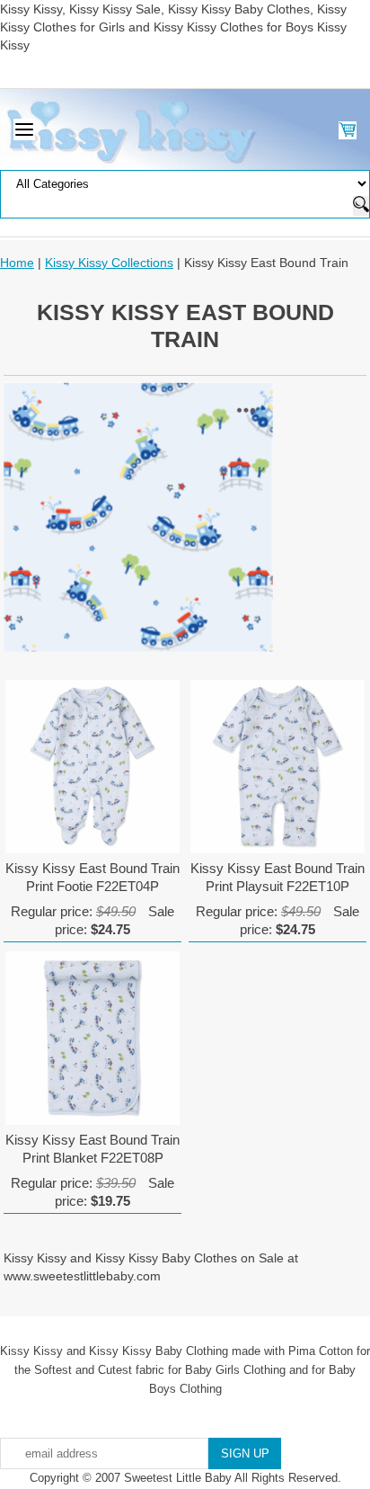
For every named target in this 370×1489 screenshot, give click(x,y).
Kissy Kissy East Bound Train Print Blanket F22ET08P (92, 1148)
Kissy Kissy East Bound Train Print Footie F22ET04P (92, 877)
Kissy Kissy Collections (109, 262)
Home (17, 262)
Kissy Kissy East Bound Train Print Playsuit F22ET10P (277, 877)
